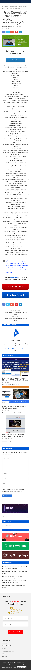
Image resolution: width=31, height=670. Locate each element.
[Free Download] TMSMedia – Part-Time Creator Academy (14, 407)
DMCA (4, 654)
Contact (4, 656)
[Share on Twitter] (8, 32)
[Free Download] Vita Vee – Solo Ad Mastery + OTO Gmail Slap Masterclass (15, 379)
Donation (8, 279)
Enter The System (15, 632)
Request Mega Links (7, 645)
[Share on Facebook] (3, 32)
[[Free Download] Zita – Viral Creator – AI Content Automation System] (15, 424)
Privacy (4, 648)
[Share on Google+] (12, 32)
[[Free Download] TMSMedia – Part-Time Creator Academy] (15, 395)
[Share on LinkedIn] (20, 32)
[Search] (27, 517)
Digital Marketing (7, 26)
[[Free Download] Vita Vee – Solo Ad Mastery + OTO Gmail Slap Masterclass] (15, 367)
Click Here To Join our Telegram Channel (15, 348)
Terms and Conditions (8, 651)
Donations (5, 643)
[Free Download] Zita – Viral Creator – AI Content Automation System (15, 435)
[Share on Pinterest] (16, 32)
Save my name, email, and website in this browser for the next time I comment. (13, 490)
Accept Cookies (21, 667)
